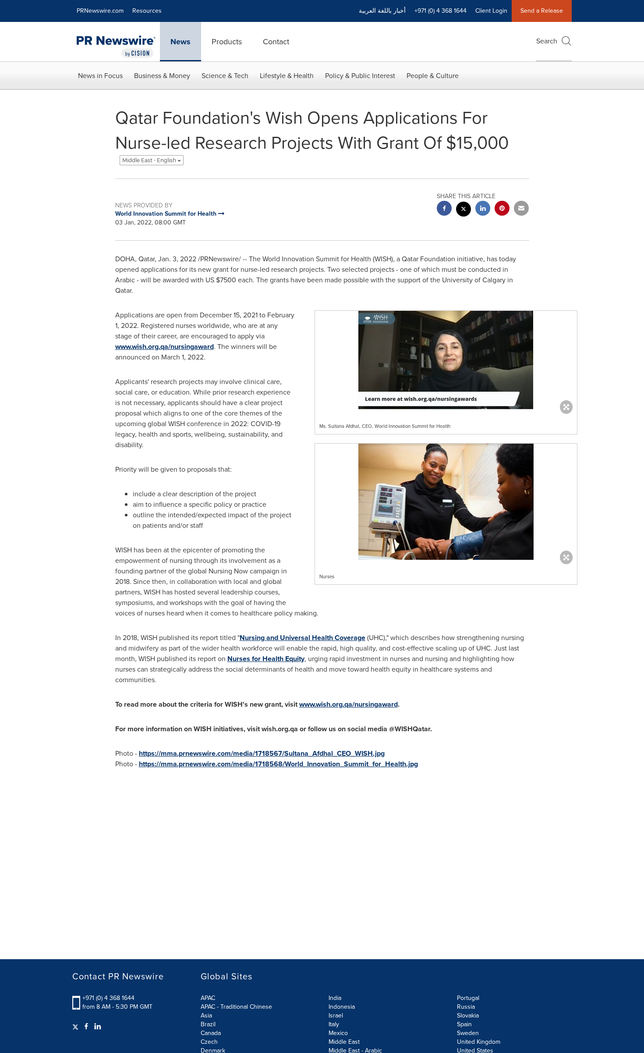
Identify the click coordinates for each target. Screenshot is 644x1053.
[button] (446, 360)
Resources (147, 10)
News (180, 41)
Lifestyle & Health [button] (287, 76)
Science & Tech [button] (225, 76)
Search (546, 41)
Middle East (344, 1041)
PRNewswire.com (100, 10)
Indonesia (342, 1006)
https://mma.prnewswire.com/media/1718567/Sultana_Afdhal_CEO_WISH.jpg (262, 753)
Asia (206, 1015)
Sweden (468, 1033)
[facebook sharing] (444, 209)
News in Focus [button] (100, 76)
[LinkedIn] (97, 1026)
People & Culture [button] (433, 76)
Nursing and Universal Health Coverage (302, 638)
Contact (276, 41)
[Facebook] (86, 1026)
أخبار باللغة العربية (382, 10)
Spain (464, 1024)
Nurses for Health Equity (265, 659)
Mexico (338, 1033)
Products (227, 41)
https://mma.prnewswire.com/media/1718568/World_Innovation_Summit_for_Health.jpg (278, 764)
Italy (334, 1024)
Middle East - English (149, 160)
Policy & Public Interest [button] (360, 76)
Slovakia (468, 1015)
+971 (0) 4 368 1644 (108, 998)
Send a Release (541, 10)
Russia (466, 1006)
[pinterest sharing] (502, 209)
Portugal (468, 998)
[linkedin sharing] (482, 209)
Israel (336, 1015)
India (335, 998)
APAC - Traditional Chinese (236, 1006)
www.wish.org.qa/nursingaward (164, 347)
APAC (208, 998)
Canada (211, 1033)
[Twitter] (76, 1026)
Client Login (491, 10)
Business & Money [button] (162, 76)
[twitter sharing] (463, 210)
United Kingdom (478, 1041)
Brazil (208, 1024)
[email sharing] (521, 209)
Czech (209, 1041)
